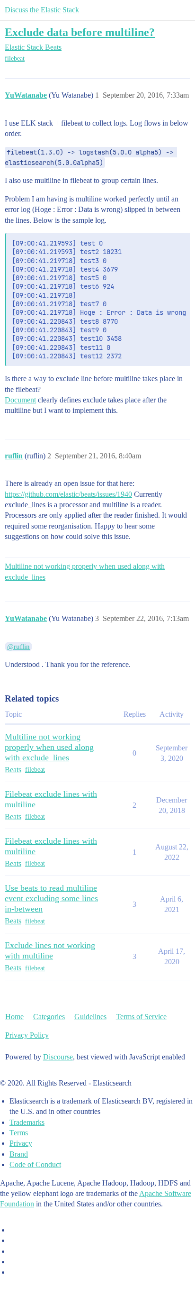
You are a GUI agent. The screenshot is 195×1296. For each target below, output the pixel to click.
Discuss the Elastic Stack (42, 10)
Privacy (20, 1143)
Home (14, 1017)
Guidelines (90, 1017)
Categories (49, 1017)
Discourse (58, 1057)
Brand (18, 1154)
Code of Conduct (35, 1164)
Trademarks (26, 1122)
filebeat (15, 58)
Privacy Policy (27, 1035)
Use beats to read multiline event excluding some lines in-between (51, 898)
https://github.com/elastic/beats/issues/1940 (68, 494)
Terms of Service (141, 1017)
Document (20, 400)
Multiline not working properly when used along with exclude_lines (85, 571)
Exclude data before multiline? (80, 32)
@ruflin (18, 646)
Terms (18, 1133)
